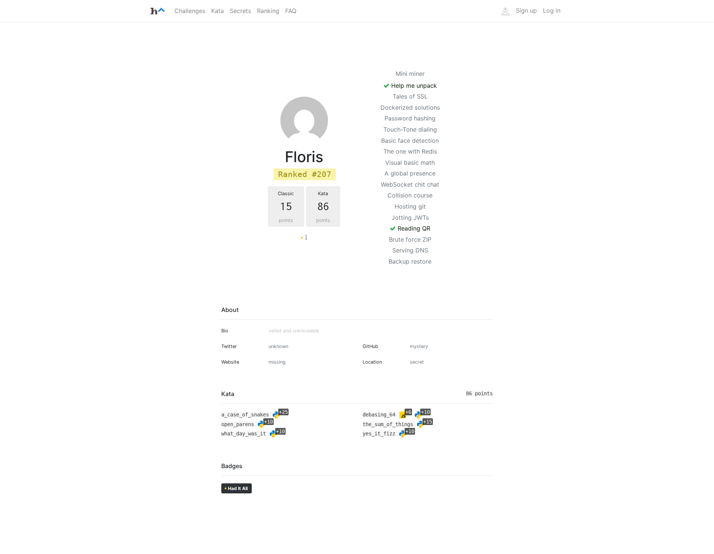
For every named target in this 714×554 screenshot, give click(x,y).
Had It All (236, 488)
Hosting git (410, 206)
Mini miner (410, 73)
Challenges (189, 11)
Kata (217, 11)
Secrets (240, 11)
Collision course (409, 195)
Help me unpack (413, 85)
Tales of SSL (410, 96)
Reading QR (413, 228)
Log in (551, 10)
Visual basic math (410, 162)
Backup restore (410, 261)
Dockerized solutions (410, 107)
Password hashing (410, 118)
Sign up (526, 10)
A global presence (410, 173)
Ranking (268, 11)
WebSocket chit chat (410, 184)
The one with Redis (410, 151)
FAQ (290, 11)
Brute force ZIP (410, 239)
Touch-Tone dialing (410, 129)
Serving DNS (410, 250)
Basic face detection (410, 140)
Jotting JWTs (410, 217)
